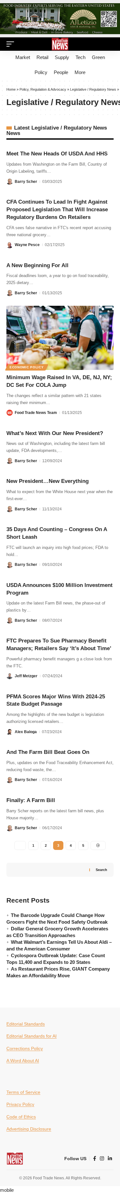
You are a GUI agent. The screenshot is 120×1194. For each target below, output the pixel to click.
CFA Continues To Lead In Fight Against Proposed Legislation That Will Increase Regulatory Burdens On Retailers (57, 209)
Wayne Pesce (27, 245)
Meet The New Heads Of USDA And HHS (57, 154)
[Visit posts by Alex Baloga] (9, 731)
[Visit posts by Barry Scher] (9, 181)
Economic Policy (27, 367)
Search (101, 870)
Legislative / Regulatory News (93, 89)
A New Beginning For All (37, 265)
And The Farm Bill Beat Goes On (47, 752)
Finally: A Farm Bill (30, 800)
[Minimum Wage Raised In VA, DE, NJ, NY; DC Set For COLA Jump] (60, 338)
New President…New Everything (47, 481)
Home (11, 89)
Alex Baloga (26, 732)
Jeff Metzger (26, 676)
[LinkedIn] (110, 1158)
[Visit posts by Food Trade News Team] (9, 412)
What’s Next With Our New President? (54, 433)
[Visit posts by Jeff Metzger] (9, 676)
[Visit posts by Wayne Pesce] (9, 245)
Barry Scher (26, 181)
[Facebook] (95, 1158)
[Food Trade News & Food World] (60, 44)
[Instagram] (102, 1158)
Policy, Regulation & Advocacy (43, 89)
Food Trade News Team (36, 412)
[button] (11, 44)
